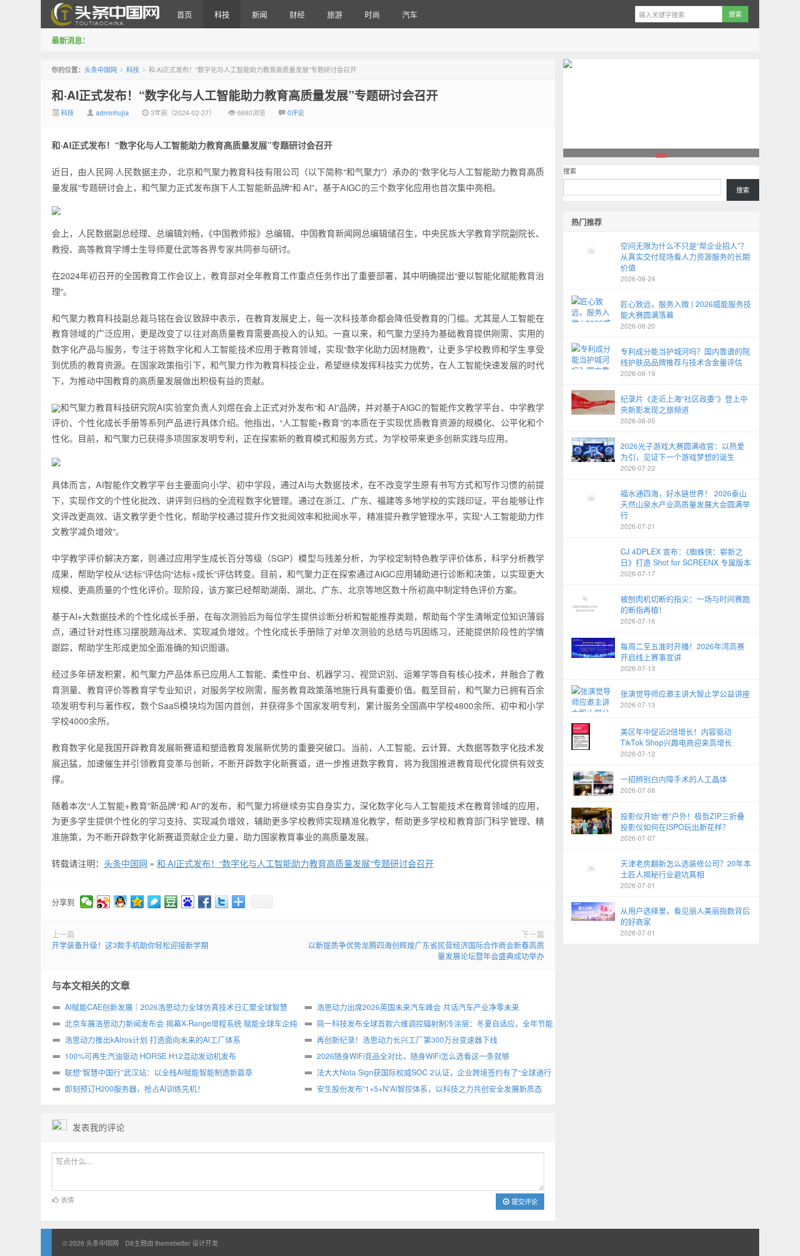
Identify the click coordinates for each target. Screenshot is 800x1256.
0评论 (295, 112)
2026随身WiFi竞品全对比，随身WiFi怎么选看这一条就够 (413, 1055)
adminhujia (112, 112)
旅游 (334, 14)
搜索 (569, 170)
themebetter (172, 1242)
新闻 (259, 14)
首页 (184, 14)
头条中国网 (103, 14)
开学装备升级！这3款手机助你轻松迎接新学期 (130, 944)
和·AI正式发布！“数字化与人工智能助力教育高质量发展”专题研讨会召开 (245, 94)
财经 (297, 14)
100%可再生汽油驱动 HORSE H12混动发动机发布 (150, 1055)
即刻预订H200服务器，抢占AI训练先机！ (135, 1088)
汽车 (409, 14)
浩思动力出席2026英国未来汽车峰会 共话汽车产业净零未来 (418, 1006)
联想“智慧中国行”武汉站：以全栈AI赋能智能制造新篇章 (159, 1072)
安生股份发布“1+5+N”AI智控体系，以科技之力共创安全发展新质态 (429, 1088)
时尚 (372, 14)
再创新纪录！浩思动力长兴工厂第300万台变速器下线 (407, 1039)
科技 (222, 14)
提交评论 (524, 1201)
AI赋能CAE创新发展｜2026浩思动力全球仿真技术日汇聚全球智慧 (176, 1006)
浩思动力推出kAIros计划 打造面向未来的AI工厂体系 (153, 1039)
